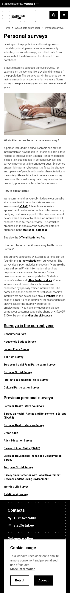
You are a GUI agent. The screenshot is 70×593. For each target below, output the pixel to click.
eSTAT (23, 206)
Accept (43, 580)
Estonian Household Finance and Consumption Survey (33, 457)
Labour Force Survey (16, 349)
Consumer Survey (15, 334)
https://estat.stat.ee (40, 280)
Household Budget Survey (20, 341)
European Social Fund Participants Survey (29, 364)
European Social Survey (18, 467)
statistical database (35, 229)
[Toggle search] (54, 15)
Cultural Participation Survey (21, 387)
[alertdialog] (35, 566)
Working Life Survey (16, 486)
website (50, 295)
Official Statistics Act (32, 237)
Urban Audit (11, 432)
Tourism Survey (13, 356)
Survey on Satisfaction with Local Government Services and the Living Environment (32, 477)
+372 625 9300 (25, 518)
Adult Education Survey (18, 440)
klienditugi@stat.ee (40, 315)
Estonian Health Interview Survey (24, 406)
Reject (19, 580)
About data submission (28, 27)
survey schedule (28, 260)
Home (7, 27)
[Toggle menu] (64, 15)
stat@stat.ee (24, 525)
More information (22, 569)
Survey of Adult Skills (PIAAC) (22, 448)
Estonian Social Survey (18, 372)
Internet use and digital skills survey (26, 379)
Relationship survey (16, 494)
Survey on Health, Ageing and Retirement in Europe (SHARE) (35, 415)
